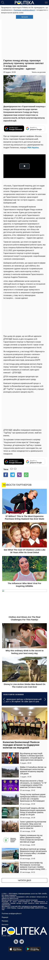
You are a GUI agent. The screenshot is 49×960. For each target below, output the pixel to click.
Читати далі (24, 880)
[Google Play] (33, 949)
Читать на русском (39, 72)
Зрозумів (24, 17)
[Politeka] (24, 2)
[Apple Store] (15, 949)
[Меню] (46, 2)
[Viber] (19, 474)
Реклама (5, 921)
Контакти (5, 924)
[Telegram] (12, 474)
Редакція (5, 917)
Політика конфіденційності (11, 913)
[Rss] (16, 941)
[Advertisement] (24, 32)
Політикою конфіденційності (24, 10)
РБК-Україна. (33, 148)
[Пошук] (2, 2)
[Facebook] (5, 474)
